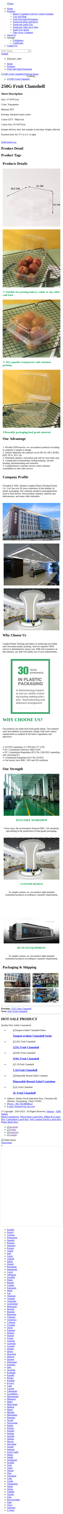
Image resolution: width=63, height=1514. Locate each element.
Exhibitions (18, 40)
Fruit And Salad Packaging (25, 19)
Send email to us (8, 142)
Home (10, 8)
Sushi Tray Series (21, 30)
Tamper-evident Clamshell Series (32, 1035)
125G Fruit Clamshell (21, 1008)
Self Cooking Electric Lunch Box (45, 1119)
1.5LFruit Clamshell (25, 1070)
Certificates (18, 43)
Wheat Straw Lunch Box (31, 1116)
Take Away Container (23, 32)
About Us (11, 35)
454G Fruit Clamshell (17, 1011)
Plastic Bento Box (9, 1122)
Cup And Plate (20, 16)
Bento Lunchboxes (10, 1116)
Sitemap (50, 1111)
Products (11, 11)
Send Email (6, 1142)
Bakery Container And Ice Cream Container (33, 14)
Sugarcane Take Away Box (25, 27)
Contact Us (12, 45)
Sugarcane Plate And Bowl (25, 22)
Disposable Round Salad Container (34, 1081)
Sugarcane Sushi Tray (23, 24)
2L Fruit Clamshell (24, 1092)
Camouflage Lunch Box (17, 1119)
